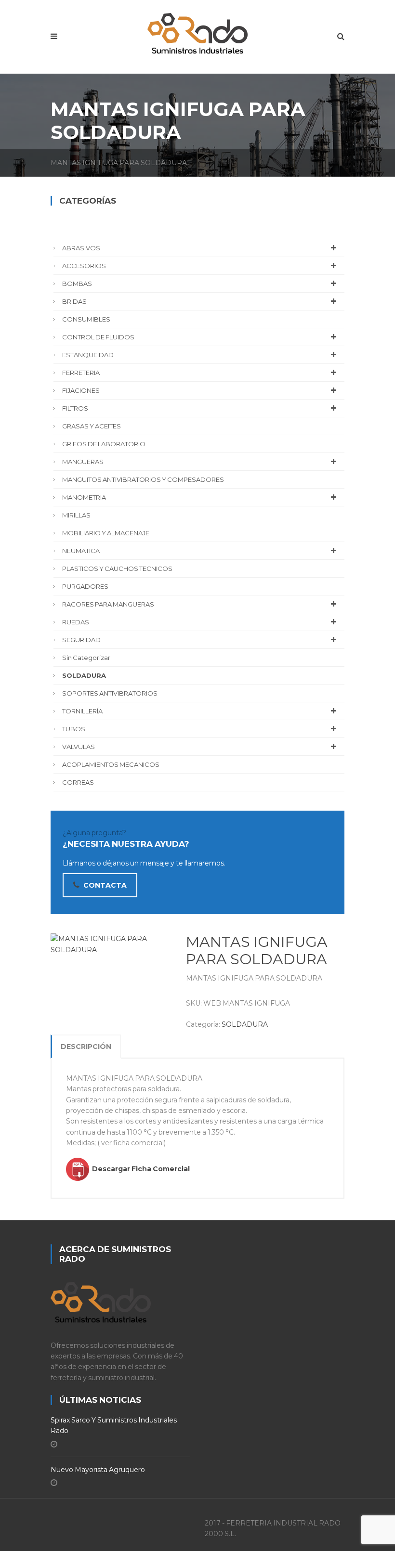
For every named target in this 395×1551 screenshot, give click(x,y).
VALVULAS (78, 746)
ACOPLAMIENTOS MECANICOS (110, 764)
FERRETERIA (81, 372)
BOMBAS (77, 283)
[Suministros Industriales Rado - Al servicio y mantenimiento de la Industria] (197, 31)
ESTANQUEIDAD (88, 355)
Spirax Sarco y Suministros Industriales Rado (114, 1425)
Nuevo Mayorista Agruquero (98, 1469)
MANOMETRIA (84, 497)
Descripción (86, 1046)
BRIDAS (74, 301)
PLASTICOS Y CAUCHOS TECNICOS (117, 568)
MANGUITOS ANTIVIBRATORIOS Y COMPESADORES (143, 479)
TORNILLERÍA (82, 711)
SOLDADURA (245, 1024)
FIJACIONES (81, 390)
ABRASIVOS (81, 248)
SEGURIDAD (81, 640)
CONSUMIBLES (86, 319)
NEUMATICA (81, 551)
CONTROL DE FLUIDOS (98, 337)
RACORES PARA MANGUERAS (108, 604)
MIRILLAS (76, 515)
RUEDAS (75, 622)
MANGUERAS (83, 461)
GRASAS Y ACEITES (91, 426)
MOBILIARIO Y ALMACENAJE (105, 533)
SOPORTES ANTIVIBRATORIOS (110, 693)
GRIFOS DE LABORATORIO (103, 444)
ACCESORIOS (84, 266)
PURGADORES (85, 586)
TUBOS (73, 729)
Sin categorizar (86, 657)
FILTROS (75, 408)
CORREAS (78, 782)
